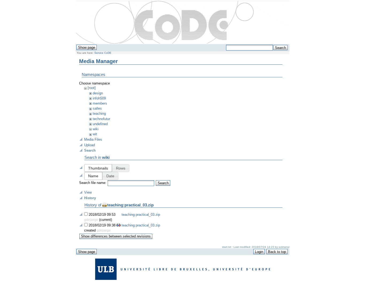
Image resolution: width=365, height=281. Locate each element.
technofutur (101, 119)
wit (95, 134)
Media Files (93, 139)
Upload (89, 145)
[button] (98, 168)
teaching (99, 113)
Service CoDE (102, 52)
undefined (100, 124)
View (88, 192)
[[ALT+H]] (182, 22)
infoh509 (99, 98)
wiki (96, 129)
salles (97, 108)
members (100, 103)
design (98, 93)
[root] (92, 88)
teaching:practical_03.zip (130, 205)
